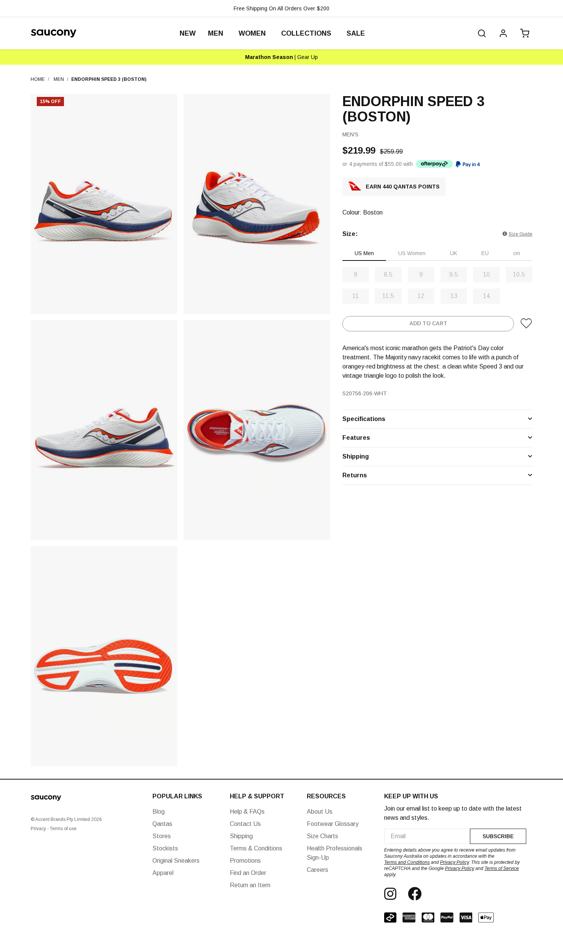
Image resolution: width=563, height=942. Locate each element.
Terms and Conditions (407, 862)
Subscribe (498, 836)
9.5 (453, 274)
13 (453, 295)
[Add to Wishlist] (526, 323)
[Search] (482, 33)
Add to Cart (428, 323)
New (188, 33)
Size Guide (520, 233)
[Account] (503, 33)
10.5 (519, 274)
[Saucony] (54, 33)
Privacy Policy (454, 862)
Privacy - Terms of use (54, 828)
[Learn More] (434, 164)
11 (355, 295)
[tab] (364, 253)
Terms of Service (501, 868)
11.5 (388, 295)
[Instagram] (390, 894)
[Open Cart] (523, 33)
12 (420, 295)
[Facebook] (415, 894)
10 (486, 274)
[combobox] (427, 836)
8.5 (388, 274)
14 (486, 295)
